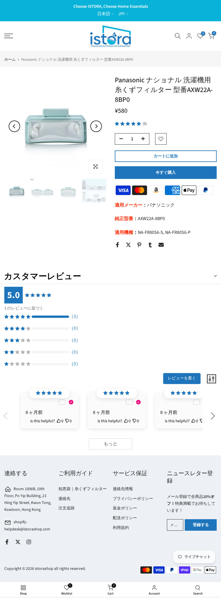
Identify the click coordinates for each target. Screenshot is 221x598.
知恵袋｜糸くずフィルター (82, 489)
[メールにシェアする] (161, 244)
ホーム (10, 60)
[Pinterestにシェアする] (139, 244)
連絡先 (64, 499)
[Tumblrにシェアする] (150, 244)
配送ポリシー (125, 518)
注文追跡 (66, 508)
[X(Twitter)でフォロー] (17, 541)
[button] (213, 419)
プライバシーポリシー (133, 499)
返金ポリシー (125, 508)
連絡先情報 (123, 489)
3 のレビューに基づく (23, 308)
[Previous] (14, 126)
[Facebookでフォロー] (6, 541)
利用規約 (121, 528)
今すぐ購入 (166, 172)
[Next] (96, 126)
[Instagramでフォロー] (28, 541)
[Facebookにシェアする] (117, 244)
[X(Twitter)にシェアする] (128, 244)
